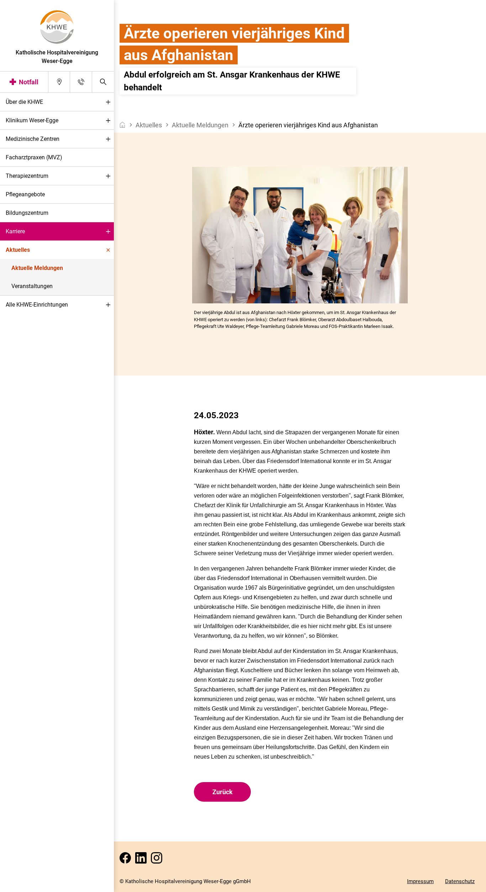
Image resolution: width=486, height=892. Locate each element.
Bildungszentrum (27, 212)
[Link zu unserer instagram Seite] (158, 860)
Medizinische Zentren (32, 139)
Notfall (28, 82)
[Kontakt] (81, 81)
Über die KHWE (24, 102)
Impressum (420, 881)
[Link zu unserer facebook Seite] (127, 860)
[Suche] (103, 81)
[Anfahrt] (59, 81)
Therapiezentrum (27, 175)
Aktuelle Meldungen (37, 268)
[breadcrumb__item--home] (123, 125)
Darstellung (27, 884)
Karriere (15, 231)
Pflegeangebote (25, 194)
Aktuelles (18, 249)
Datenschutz (460, 881)
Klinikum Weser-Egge (32, 120)
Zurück (222, 792)
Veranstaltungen (32, 286)
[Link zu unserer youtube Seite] (142, 860)
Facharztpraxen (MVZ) (34, 157)
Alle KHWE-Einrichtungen (37, 304)
